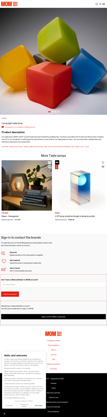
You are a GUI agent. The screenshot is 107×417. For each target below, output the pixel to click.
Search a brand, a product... (97, 4)
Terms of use (53, 397)
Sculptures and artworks (59, 147)
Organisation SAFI (57, 379)
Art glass (75, 147)
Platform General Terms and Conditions (53, 402)
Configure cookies (53, 341)
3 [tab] (55, 111)
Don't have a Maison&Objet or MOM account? (19, 280)
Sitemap (53, 369)
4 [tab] (58, 111)
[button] (4, 413)
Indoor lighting (16, 147)
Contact (53, 355)
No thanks (9, 405)
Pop (82, 147)
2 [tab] (52, 111)
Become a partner (53, 393)
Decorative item (40, 147)
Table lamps (29, 147)
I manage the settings (24, 405)
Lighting (5, 147)
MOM (9, 4)
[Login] (100, 4)
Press (53, 388)
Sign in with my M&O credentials (53, 317)
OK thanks (38, 405)
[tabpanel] (53, 61)
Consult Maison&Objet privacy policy (14, 398)
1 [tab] (49, 111)
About (53, 350)
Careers (53, 383)
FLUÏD (87, 147)
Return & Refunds (53, 407)
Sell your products (53, 364)
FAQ (53, 359)
